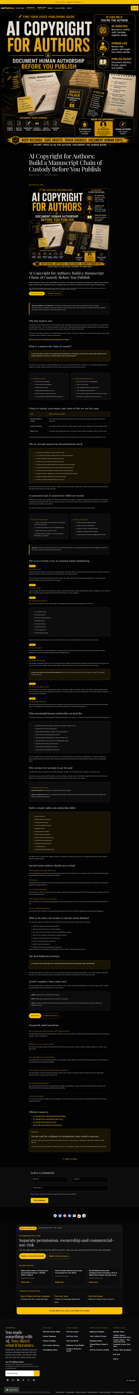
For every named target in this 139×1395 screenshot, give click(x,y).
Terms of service (81, 1392)
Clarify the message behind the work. (67, 1299)
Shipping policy (92, 1392)
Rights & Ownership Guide (32, 1256)
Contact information (105, 1392)
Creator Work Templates (122, 1350)
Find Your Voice (72, 1336)
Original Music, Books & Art (99, 1345)
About (69, 8)
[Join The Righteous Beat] (37, 1373)
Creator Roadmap (49, 1336)
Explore (50, 8)
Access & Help (60, 8)
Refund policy (60, 1392)
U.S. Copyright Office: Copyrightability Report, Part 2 (48, 1119)
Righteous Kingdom (97, 1332)
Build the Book (35, 1015)
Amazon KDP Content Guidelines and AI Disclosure (47, 1125)
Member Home (118, 1332)
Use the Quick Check (37, 293)
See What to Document (54, 293)
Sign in (115, 1359)
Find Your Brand (72, 1341)
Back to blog (71, 1159)
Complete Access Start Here (121, 1345)
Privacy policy (70, 1392)
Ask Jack (134, 8)
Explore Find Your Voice (51, 1015)
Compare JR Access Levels (73, 1350)
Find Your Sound (72, 1332)
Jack (7, 8)
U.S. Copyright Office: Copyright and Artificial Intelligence (49, 1116)
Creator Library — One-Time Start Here (121, 1341)
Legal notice (130, 1392)
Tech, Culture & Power (98, 1336)
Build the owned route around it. (102, 1297)
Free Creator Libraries (51, 1345)
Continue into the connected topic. (35, 1297)
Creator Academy (49, 1341)
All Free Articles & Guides (99, 1350)
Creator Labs (20, 8)
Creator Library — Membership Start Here (122, 1336)
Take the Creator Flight (51, 1332)
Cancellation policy (119, 1392)
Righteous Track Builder (75, 1345)
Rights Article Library (58, 1256)
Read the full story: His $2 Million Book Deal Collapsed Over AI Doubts (49, 339)
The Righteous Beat (50, 1350)
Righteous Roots (96, 1341)
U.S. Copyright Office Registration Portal (44, 1122)
